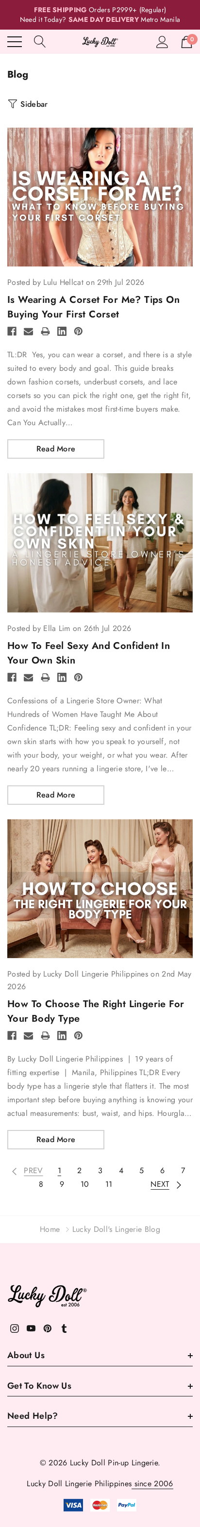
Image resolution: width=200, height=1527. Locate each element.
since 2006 (152, 1483)
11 (109, 1184)
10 (85, 1184)
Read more (56, 448)
